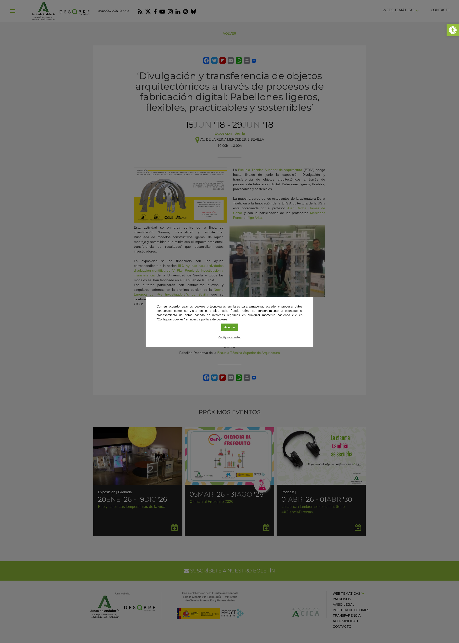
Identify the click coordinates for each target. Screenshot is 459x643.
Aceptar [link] (229, 327)
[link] (453, 30)
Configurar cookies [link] (229, 337)
